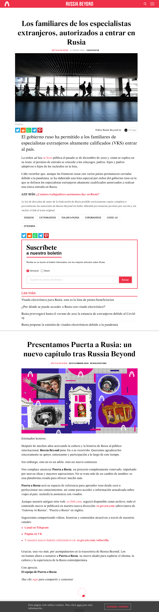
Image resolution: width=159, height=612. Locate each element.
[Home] (7, 3)
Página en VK (33, 534)
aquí (35, 579)
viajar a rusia (70, 217)
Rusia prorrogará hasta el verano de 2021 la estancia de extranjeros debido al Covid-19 (78, 316)
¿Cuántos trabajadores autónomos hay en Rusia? (68, 194)
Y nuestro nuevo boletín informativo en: (67, 540)
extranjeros (47, 217)
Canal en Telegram (37, 527)
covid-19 (112, 217)
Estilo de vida (60, 50)
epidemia (29, 226)
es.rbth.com (74, 501)
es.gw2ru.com (106, 506)
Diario (47, 270)
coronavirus (93, 217)
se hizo (47, 158)
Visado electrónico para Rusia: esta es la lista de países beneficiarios (67, 300)
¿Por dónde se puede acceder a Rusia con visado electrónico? (63, 307)
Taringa (132, 130)
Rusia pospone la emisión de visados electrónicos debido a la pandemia (69, 324)
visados (29, 217)
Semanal (34, 270)
